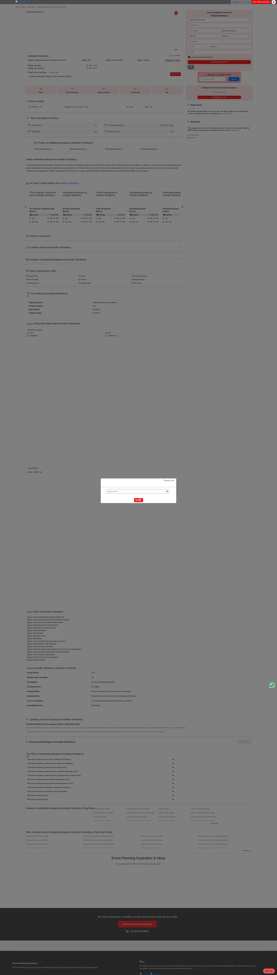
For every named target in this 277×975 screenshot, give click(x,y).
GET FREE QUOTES (261, 2)
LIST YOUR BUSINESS (241, 2)
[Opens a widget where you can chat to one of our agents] (269, 971)
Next (137, 500)
